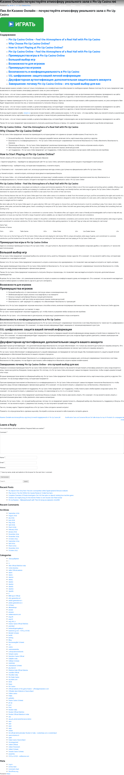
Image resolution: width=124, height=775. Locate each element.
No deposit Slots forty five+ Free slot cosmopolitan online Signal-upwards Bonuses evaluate (38, 490)
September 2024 (14, 541)
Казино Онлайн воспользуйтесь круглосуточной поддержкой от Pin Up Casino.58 (30, 417)
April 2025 (12, 525)
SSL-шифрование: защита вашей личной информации (45, 76)
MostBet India (13, 675)
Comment (3, 432)
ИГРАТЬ (25, 24)
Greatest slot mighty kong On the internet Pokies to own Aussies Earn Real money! (35, 497)
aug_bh (11, 617)
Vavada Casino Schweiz (16, 751)
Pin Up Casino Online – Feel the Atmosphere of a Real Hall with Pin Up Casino (54, 39)
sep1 (10, 723)
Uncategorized (13, 742)
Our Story (62, 5)
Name (2, 457)
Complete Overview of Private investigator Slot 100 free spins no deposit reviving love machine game (41, 495)
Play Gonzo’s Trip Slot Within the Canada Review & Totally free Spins (31, 493)
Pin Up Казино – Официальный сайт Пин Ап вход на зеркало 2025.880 (34, 500)
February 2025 (13, 529)
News (10, 684)
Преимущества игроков (25, 68)
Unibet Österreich (14, 747)
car (10, 644)
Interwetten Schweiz (15, 665)
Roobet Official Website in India (19, 714)
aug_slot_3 (12, 621)
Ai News (11, 605)
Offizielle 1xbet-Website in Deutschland (21, 691)
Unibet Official (13, 744)
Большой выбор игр (22, 60)
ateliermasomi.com (15, 614)
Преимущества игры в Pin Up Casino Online (37, 55)
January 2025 (13, 532)
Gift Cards (111, 5)
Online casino (13, 693)
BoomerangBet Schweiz (16, 642)
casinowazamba (14, 649)
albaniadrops (13, 607)
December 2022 (14, 548)
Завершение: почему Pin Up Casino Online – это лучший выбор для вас (54, 84)
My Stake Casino (14, 677)
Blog (10, 640)
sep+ (10, 721)
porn (10, 705)
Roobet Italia (13, 709)
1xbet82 (11, 591)
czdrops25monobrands (16, 651)
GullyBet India (13, 658)
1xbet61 (11, 586)
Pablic (10, 696)
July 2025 (11, 518)
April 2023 (12, 543)
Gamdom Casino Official (16, 656)
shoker (11, 730)
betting (11, 637)
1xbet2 (11, 575)
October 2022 (13, 550)
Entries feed (12, 767)
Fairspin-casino (13, 654)
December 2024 (14, 534)
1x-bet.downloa (13, 568)
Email (2, 462)
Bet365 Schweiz (14, 633)
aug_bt (11, 619)
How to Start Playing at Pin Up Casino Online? (36, 47)
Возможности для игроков (27, 64)
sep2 (10, 726)
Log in (10, 764)
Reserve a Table (96, 5)
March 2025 (12, 527)
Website (2, 468)
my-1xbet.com (13, 679)
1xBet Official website (15, 570)
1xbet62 (11, 589)
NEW (10, 682)
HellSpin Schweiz (14, 661)
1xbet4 (11, 579)
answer (11, 610)
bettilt (10, 635)
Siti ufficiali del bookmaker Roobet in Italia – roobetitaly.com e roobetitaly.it (33, 733)
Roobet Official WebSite (16, 712)
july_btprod (12, 668)
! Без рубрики (14, 558)
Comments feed (14, 769)
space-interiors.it (14, 735)
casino (11, 647)
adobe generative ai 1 (15, 600)
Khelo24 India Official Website (18, 670)
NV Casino (12, 686)
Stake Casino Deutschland (17, 740)
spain (10, 737)
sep (10, 716)
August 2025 (13, 515)
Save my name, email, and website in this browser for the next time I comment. (27, 472)
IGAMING (12, 663)
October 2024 (13, 539)
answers (11, 612)
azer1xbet (12, 626)
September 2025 (14, 513)
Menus (73, 5)
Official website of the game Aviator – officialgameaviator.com (29, 689)
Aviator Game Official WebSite (18, 623)
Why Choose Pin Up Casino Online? (29, 43)
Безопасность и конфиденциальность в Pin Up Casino (44, 72)
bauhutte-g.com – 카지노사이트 (19, 630)
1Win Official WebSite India (17, 565)
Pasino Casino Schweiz (16, 700)
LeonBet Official (14, 672)
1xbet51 (11, 582)
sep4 (10, 728)
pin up (10, 703)
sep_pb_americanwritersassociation (20, 719)
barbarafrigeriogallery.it (16, 628)
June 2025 (12, 520)
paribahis (11, 698)
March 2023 (12, 546)
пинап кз (27, 113)
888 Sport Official (14, 596)
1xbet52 (11, 584)
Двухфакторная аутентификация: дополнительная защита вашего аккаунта (60, 80)
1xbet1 (10, 572)
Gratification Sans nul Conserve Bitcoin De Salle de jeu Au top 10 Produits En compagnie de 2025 (94, 418)
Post (10, 707)
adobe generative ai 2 (15, 603)
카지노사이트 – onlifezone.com (19, 756)
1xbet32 (11, 577)
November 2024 (14, 536)
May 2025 (12, 522)
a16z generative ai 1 (15, 598)
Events (83, 5)
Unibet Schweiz (13, 749)
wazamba (12, 754)
